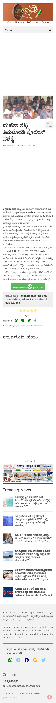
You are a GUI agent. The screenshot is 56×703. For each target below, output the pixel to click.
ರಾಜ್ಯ (29, 145)
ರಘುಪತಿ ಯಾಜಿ (11, 145)
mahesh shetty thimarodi (35, 326)
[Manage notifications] (49, 697)
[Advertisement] (28, 62)
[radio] (20, 311)
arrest (6, 326)
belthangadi (12, 326)
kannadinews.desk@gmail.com (23, 686)
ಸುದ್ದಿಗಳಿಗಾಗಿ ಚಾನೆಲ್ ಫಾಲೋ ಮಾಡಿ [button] (28, 288)
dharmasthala (21, 326)
